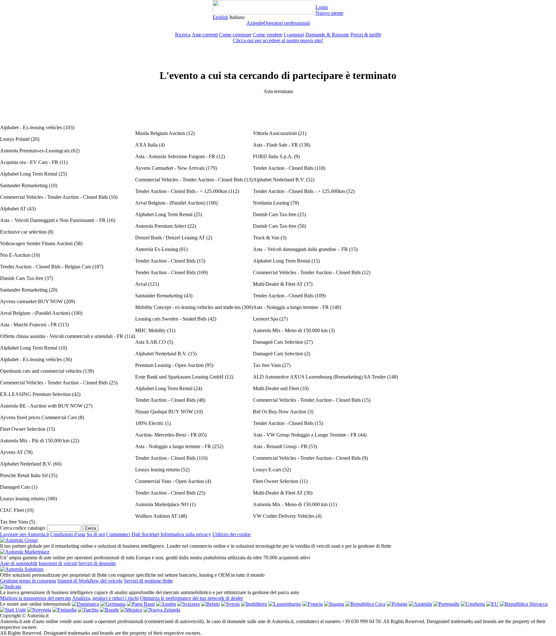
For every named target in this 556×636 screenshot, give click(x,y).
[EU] (492, 604)
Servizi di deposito (97, 563)
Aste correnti (205, 34)
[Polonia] (397, 604)
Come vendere (268, 34)
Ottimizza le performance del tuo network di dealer (191, 598)
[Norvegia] (39, 609)
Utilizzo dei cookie (231, 534)
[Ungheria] (473, 604)
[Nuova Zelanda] (162, 609)
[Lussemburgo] (284, 604)
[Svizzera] (188, 604)
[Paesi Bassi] (141, 604)
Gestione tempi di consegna (28, 580)
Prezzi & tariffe (365, 34)
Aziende (255, 23)
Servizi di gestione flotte (148, 580)
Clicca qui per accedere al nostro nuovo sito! (278, 40)
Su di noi (96, 534)
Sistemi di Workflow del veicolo (90, 580)
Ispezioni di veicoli (58, 563)
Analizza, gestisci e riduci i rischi (105, 598)
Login (322, 7)
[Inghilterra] (254, 604)
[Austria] (166, 604)
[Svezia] (230, 604)
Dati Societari (145, 534)
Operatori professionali (287, 23)
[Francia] (312, 604)
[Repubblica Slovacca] (524, 604)
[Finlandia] (64, 609)
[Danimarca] (85, 604)
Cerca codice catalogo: (23, 528)
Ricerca (182, 34)
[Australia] (420, 604)
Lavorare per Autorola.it (24, 534)
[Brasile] (109, 609)
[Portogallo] (446, 604)
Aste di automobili (18, 563)
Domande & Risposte (327, 34)
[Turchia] (88, 609)
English (220, 17)
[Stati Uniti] (13, 609)
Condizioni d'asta (67, 534)
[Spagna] (334, 604)
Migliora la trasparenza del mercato (35, 598)
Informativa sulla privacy (186, 534)
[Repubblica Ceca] (365, 604)
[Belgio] (210, 604)
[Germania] (112, 604)
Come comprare (235, 34)
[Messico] (131, 609)
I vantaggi (294, 34)
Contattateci (118, 534)
